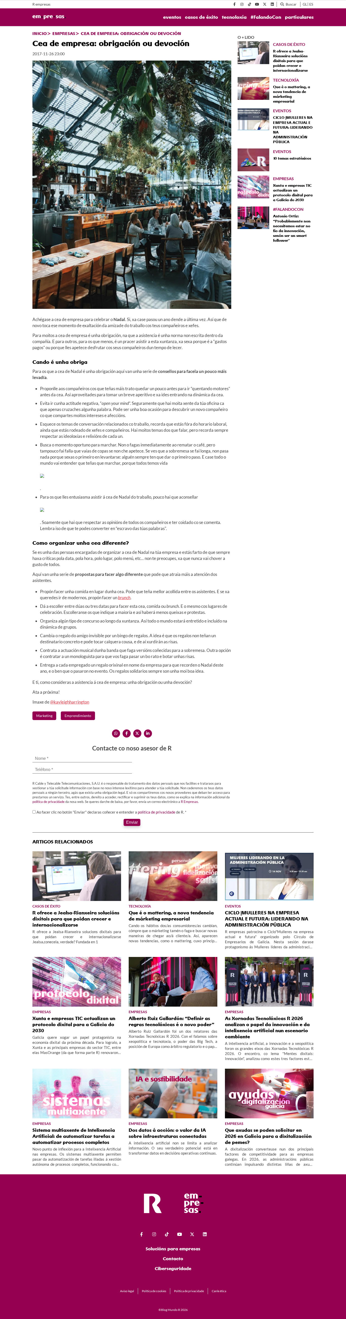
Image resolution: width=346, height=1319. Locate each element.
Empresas (63, 33)
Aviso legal (127, 1291)
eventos (172, 17)
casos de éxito (201, 17)
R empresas (41, 4)
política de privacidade (48, 802)
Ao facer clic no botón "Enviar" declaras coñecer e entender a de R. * (111, 812)
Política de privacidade (189, 1291)
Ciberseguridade (173, 1268)
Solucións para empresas (173, 1248)
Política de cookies (154, 1291)
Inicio (39, 33)
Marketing (44, 715)
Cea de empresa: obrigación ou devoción (131, 33)
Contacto (173, 1258)
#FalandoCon (266, 17)
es (311, 4)
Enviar (132, 822)
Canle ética (219, 1291)
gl (305, 4)
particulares (299, 17)
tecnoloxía (234, 17)
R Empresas (189, 802)
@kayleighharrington (69, 702)
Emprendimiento (78, 715)
